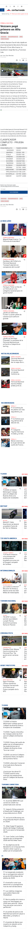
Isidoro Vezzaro (5, 39)
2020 (21, 37)
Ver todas (25, 474)
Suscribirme (14, 192)
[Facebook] (6, 6)
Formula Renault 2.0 (13, 37)
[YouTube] (14, 6)
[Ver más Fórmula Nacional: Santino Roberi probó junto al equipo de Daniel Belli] (5, 384)
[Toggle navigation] (2, 9)
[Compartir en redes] (24, 238)
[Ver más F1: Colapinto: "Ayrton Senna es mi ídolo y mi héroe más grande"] (5, 432)
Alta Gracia (3, 37)
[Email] (22, 6)
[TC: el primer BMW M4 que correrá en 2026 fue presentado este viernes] (14, 793)
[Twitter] (10, 6)
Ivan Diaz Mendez (8, 56)
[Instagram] (18, 6)
